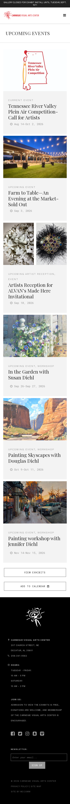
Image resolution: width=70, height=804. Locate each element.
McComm (25, 791)
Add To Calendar (33, 586)
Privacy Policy (19, 786)
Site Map (36, 786)
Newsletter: (19, 749)
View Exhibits (35, 572)
